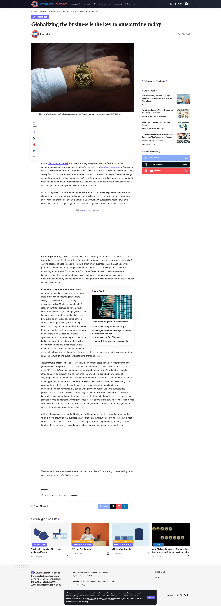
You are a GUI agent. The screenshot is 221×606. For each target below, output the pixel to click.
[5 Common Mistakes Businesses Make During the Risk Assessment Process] (183, 138)
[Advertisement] (88, 139)
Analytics (158, 545)
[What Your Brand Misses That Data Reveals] (183, 126)
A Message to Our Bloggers (107, 337)
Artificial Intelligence (80, 585)
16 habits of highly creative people (110, 326)
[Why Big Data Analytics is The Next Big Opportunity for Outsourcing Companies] (171, 534)
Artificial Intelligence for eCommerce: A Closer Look (93, 581)
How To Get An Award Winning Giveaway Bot (91, 572)
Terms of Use (108, 599)
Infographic (154, 116)
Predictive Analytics (82, 545)
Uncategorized (40, 17)
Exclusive (145, 116)
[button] (151, 597)
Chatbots (82, 576)
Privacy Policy (92, 599)
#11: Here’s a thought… (122, 549)
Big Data (145, 128)
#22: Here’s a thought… (82, 549)
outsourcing (73, 495)
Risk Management (148, 144)
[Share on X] (34, 138)
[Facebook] (166, 158)
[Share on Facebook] (34, 132)
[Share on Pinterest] (34, 145)
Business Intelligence (149, 141)
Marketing (163, 116)
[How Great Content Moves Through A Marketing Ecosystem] (183, 113)
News (144, 105)
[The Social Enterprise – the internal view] (112, 307)
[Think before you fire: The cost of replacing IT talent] (50, 534)
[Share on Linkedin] (34, 151)
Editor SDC (45, 34)
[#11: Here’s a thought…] (131, 534)
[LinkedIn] (188, 595)
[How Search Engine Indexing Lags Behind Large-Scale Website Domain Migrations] (183, 99)
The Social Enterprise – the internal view (110, 322)
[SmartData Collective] (49, 4)
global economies (59, 495)
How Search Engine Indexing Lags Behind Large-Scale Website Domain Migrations (157, 98)
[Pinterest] (166, 171)
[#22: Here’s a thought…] (90, 534)
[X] (166, 164)
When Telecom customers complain (111, 341)
